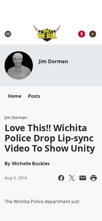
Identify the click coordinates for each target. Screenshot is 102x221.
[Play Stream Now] (92, 34)
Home (14, 96)
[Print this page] (93, 178)
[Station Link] (47, 34)
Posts (34, 96)
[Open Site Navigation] (8, 34)
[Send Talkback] (81, 34)
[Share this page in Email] (83, 178)
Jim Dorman (53, 61)
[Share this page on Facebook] (61, 178)
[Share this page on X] (72, 178)
